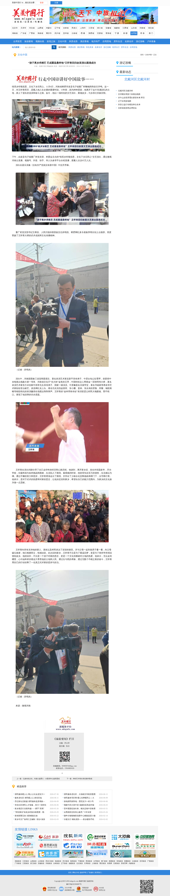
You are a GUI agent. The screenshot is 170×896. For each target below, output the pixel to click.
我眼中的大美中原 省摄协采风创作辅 (79, 805)
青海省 (108, 33)
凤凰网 (109, 863)
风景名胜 (73, 41)
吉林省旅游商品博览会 (127, 108)
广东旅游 (18, 863)
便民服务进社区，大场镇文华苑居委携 (79, 794)
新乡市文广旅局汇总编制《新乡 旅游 (30, 819)
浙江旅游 (33, 863)
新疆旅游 (112, 861)
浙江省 (100, 28)
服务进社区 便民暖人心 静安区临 (28, 798)
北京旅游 (79, 863)
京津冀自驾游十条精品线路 (129, 94)
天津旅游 (87, 863)
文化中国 (62, 41)
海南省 (40, 33)
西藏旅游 (127, 861)
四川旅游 (66, 861)
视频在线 (40, 41)
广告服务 (90, 872)
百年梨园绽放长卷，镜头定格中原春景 (79, 809)
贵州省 (66, 33)
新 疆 (125, 33)
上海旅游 (95, 863)
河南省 (142, 28)
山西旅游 (33, 861)
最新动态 (125, 72)
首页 (142, 55)
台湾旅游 (96, 861)
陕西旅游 (73, 861)
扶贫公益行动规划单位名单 (129, 105)
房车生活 (118, 41)
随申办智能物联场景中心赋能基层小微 (79, 816)
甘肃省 (100, 33)
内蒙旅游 (132, 863)
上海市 (83, 28)
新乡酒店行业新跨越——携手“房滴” (29, 809)
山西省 (40, 28)
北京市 (15, 28)
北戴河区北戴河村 (137, 79)
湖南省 (15, 33)
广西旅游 (150, 861)
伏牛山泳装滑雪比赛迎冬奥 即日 (131, 98)
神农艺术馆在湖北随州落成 (82, 779)
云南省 (74, 33)
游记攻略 (140, 41)
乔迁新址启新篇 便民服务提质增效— (30, 801)
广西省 (32, 33)
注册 (56, 3)
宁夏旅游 (81, 861)
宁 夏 (117, 33)
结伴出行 (116, 47)
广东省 (23, 33)
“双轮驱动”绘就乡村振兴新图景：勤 (29, 812)
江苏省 (91, 28)
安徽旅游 (41, 863)
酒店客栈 (84, 41)
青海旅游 (119, 861)
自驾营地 (107, 41)
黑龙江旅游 (50, 861)
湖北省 (151, 28)
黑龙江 (74, 28)
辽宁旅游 (64, 863)
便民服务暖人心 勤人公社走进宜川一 (30, 794)
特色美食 (89, 47)
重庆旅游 (102, 863)
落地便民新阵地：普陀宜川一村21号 (79, 801)
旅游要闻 (28, 41)
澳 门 (151, 33)
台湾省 (134, 33)
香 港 (142, 33)
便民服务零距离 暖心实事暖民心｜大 (79, 798)
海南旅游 (58, 861)
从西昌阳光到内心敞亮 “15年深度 (77, 812)
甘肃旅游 (116, 863)
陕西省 (91, 33)
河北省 (32, 28)
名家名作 (129, 41)
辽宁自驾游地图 (124, 101)
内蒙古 (49, 28)
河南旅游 (49, 863)
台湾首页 (17, 41)
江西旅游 (25, 863)
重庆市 (49, 33)
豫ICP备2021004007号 (74, 884)
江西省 (125, 28)
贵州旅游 (143, 861)
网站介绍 (76, 872)
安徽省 (108, 28)
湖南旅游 (18, 861)
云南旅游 (135, 861)
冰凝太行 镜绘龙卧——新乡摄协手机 (79, 819)
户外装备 (151, 41)
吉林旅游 (56, 863)
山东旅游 (41, 861)
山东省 (134, 28)
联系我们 (98, 872)
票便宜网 (124, 863)
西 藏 (83, 33)
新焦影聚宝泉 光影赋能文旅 (26, 816)
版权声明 (83, 872)
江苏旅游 (25, 861)
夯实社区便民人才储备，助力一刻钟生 (30, 805)
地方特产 (95, 41)
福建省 (117, 28)
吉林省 (66, 28)
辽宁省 (57, 28)
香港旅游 (89, 861)
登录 (42, 3)
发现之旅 (51, 41)
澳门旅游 (104, 861)
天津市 (23, 28)
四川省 (57, 33)
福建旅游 (72, 863)
